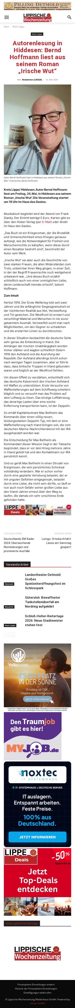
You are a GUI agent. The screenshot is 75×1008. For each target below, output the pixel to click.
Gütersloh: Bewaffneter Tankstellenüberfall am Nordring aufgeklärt (42, 602)
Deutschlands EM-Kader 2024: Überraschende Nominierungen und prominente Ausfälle (19, 545)
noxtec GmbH (37, 1003)
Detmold (9, 584)
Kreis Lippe (18, 26)
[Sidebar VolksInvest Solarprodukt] (37, 710)
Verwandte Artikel (17, 564)
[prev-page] (6, 634)
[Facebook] (32, 970)
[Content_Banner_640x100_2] (37, 510)
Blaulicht (9, 606)
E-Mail (46, 222)
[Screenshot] (37, 846)
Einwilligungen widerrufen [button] (37, 992)
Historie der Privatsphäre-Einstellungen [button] (36, 988)
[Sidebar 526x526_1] (37, 915)
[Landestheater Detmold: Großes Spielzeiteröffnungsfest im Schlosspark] (13, 579)
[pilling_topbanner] (37, 6)
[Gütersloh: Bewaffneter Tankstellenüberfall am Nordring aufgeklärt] (13, 602)
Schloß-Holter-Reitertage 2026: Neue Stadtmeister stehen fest (44, 620)
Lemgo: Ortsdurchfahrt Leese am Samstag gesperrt (56, 543)
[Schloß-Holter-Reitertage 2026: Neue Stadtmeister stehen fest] (13, 620)
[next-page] (12, 634)
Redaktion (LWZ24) (32, 79)
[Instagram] (43, 970)
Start (6, 26)
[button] (6, 17)
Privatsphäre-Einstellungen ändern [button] (36, 984)
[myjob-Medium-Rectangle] (33, 759)
